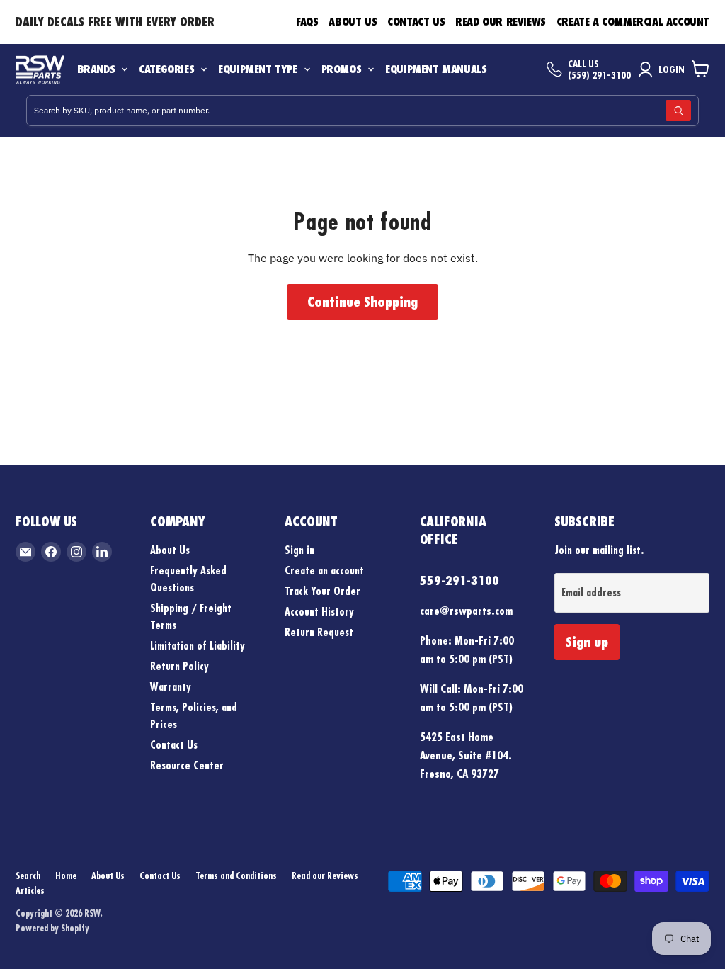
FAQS (307, 22)
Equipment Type (257, 69)
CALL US (583, 63)
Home (65, 875)
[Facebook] (51, 552)
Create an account (324, 570)
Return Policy (179, 666)
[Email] (25, 552)
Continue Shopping (362, 302)
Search (28, 875)
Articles (30, 890)
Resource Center (187, 765)
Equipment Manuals (435, 69)
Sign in (299, 550)
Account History (319, 611)
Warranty (170, 686)
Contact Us (416, 22)
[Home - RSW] (40, 69)
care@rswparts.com (466, 611)
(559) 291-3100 (599, 75)
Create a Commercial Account (632, 22)
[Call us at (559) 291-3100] (554, 69)
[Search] (678, 110)
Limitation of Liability (197, 645)
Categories (166, 69)
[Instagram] (76, 552)
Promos (341, 69)
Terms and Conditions (236, 875)
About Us (353, 22)
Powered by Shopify (52, 928)
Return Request (319, 632)
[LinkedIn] (102, 552)
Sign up (587, 642)
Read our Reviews (500, 22)
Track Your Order (322, 591)
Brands (96, 69)
